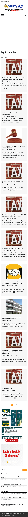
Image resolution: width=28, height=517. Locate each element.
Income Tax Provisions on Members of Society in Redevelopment (12, 317)
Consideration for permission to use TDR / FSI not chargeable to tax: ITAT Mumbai (14, 215)
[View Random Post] (23, 15)
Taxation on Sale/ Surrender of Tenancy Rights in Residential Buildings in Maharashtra (12, 352)
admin (4, 81)
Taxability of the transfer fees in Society (12, 248)
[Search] (25, 15)
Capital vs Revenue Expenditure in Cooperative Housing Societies (13, 479)
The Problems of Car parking (6, 482)
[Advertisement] (14, 32)
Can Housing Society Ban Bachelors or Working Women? (11, 484)
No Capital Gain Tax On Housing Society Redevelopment (12, 182)
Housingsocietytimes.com (15, 513)
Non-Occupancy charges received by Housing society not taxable (13, 146)
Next (16, 405)
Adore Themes (10, 515)
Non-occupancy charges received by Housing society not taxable (13, 387)
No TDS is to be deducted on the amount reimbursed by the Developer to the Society (13, 282)
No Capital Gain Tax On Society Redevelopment (10, 113)
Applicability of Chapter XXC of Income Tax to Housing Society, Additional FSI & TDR (13, 78)
